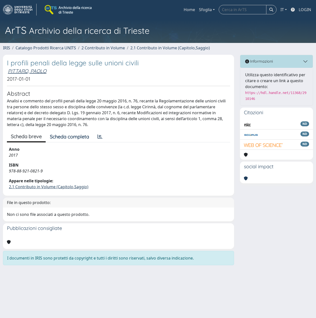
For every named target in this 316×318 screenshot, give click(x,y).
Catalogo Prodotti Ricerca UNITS (46, 48)
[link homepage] (20, 10)
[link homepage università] (68, 10)
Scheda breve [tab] (26, 136)
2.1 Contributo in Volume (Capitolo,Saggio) (170, 48)
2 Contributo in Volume (103, 48)
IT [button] (282, 9)
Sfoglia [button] (205, 9)
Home (189, 9)
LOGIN (305, 9)
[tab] (100, 136)
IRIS (6, 48)
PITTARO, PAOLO (27, 71)
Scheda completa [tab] (69, 136)
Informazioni (261, 61)
